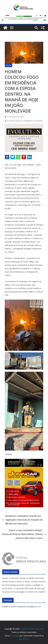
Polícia (8, 65)
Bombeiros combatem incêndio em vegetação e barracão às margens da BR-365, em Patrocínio (24, 519)
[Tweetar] (12, 157)
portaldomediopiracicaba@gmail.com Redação (25, 121)
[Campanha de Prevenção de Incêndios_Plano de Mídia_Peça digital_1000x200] (24, 460)
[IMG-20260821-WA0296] (24, 468)
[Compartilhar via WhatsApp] (18, 157)
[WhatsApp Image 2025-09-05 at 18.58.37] (24, 125)
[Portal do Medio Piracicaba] (5, 27)
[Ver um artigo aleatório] (42, 27)
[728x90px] (24, 17)
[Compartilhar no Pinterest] (24, 157)
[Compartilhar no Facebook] (7, 157)
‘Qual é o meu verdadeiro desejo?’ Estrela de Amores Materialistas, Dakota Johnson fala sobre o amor (22, 534)
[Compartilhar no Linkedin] (29, 157)
